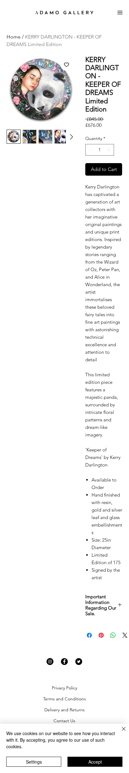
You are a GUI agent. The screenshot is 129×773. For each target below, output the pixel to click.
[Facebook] (64, 661)
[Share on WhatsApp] (113, 635)
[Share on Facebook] (89, 635)
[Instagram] (50, 661)
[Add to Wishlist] (66, 64)
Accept (95, 762)
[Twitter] (78, 661)
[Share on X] (125, 635)
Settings (34, 762)
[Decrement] (90, 149)
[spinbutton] (99, 149)
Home (14, 37)
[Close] (119, 732)
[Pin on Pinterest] (101, 635)
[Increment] (109, 149)
